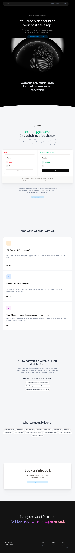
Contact (44, 547)
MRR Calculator (66, 544)
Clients (43, 546)
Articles (54, 546)
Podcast (54, 544)
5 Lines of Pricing (66, 547)
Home (43, 544)
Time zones (65, 546)
